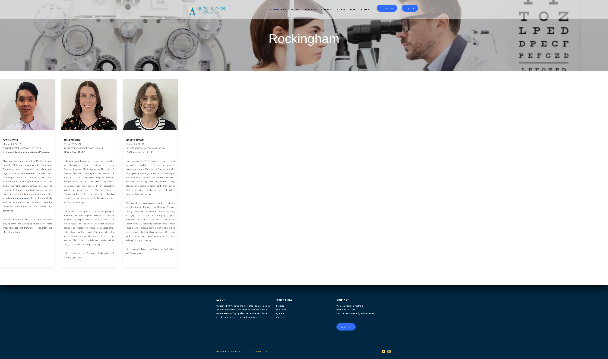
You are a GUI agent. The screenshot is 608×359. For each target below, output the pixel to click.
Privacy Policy (261, 351)
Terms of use (247, 351)
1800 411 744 (279, 9)
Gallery (340, 9)
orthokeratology (21, 198)
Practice (310, 9)
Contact (366, 9)
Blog (353, 9)
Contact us (281, 317)
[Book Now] (346, 320)
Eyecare (326, 9)
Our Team (295, 9)
